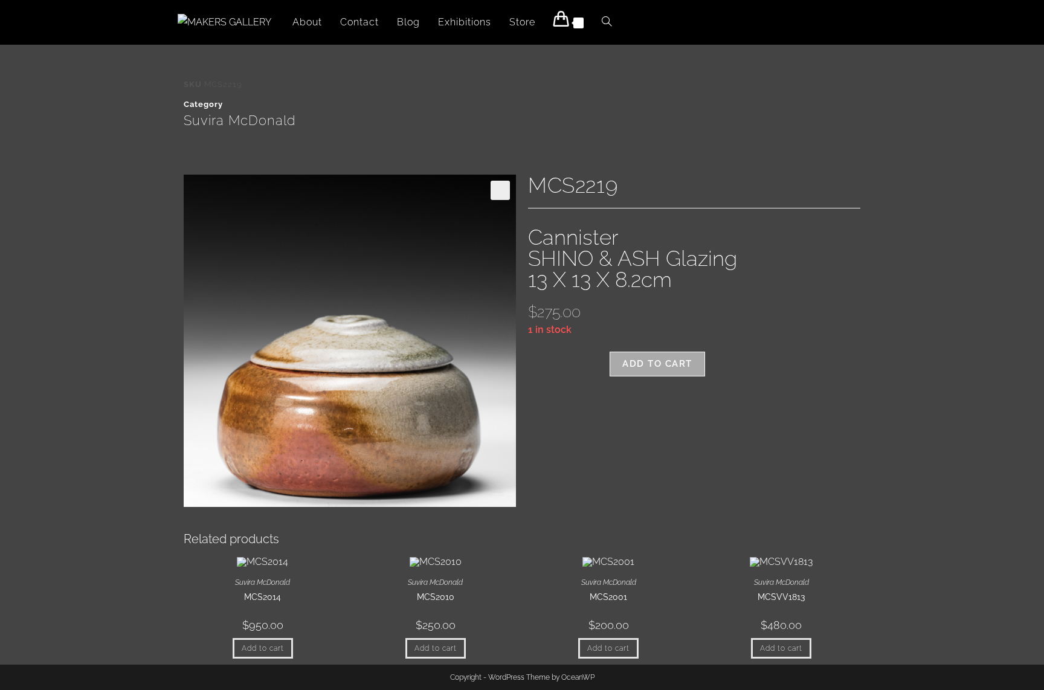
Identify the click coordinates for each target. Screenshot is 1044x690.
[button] (500, 190)
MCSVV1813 (781, 597)
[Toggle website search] (606, 22)
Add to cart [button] (263, 648)
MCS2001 (608, 597)
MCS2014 (262, 597)
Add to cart (657, 363)
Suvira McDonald (239, 120)
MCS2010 (435, 597)
